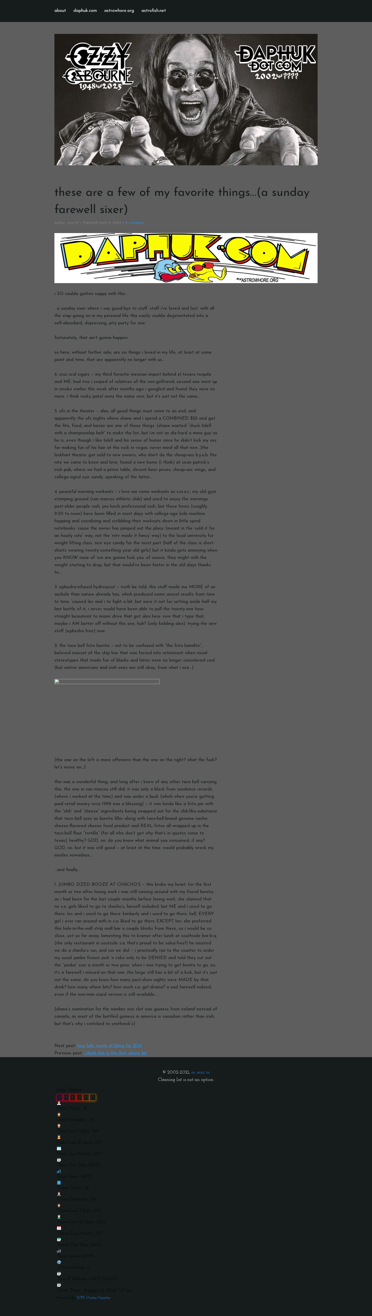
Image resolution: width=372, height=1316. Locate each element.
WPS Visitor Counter (93, 1298)
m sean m (200, 1072)
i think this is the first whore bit (115, 1053)
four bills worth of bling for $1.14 (109, 1046)
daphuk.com (85, 11)
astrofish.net (153, 11)
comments (134, 223)
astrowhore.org (119, 11)
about (60, 11)
